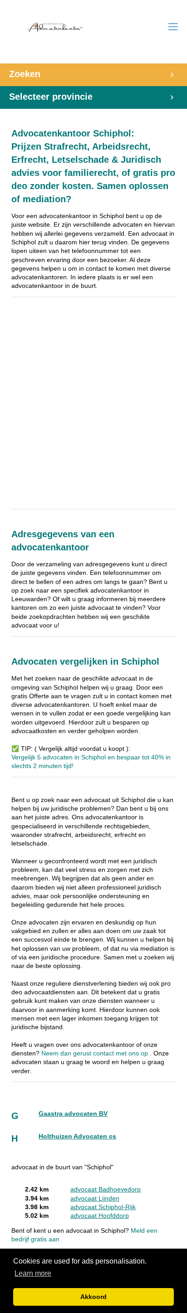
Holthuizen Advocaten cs (77, 1136)
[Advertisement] (93, 409)
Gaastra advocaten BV (73, 1113)
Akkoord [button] (93, 1296)
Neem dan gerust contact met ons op (95, 1053)
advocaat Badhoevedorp (105, 1189)
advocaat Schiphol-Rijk (103, 1207)
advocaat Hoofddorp (99, 1215)
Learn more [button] (33, 1273)
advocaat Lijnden (94, 1198)
